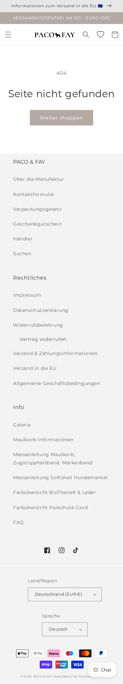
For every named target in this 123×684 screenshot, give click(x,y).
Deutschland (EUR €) (58, 594)
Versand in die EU (34, 368)
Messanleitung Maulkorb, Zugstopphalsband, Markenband (52, 458)
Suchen (22, 254)
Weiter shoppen (61, 118)
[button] (8, 34)
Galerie (22, 425)
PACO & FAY (42, 676)
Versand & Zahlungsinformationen (55, 353)
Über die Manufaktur (38, 179)
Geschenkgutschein (37, 224)
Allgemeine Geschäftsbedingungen (56, 383)
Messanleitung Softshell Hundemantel (60, 477)
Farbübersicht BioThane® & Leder (54, 492)
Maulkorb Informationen (43, 440)
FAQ (18, 522)
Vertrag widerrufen (43, 339)
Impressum (27, 295)
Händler (22, 239)
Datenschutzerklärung (41, 310)
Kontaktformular (34, 194)
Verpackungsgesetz (37, 209)
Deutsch (58, 629)
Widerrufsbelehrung (38, 325)
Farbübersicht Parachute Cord (50, 507)
